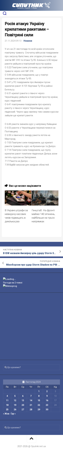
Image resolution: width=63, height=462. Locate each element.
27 (23, 409)
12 (15, 400)
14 (31, 400)
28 (31, 409)
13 (23, 400)
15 (39, 400)
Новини (28, 40)
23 (47, 405)
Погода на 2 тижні (12, 282)
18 (7, 405)
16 (47, 400)
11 (7, 400)
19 (15, 405)
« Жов (6, 413)
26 (15, 409)
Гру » (13, 413)
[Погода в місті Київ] (31, 279)
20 (23, 405)
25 (7, 409)
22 (39, 405)
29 (39, 409)
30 (47, 409)
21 (31, 405)
